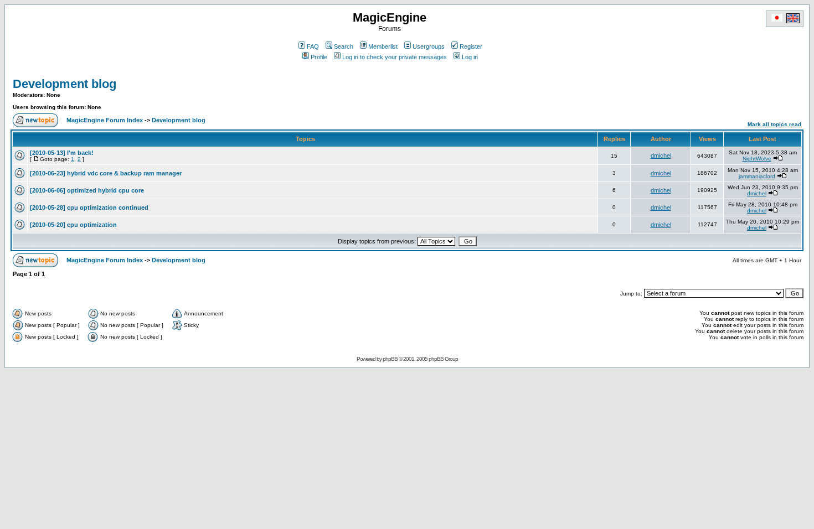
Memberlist (383, 46)
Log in (470, 57)
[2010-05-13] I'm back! (62, 152)
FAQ (313, 46)
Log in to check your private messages (394, 57)
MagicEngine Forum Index (104, 120)
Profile (319, 57)
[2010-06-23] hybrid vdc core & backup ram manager (106, 173)
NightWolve (757, 158)
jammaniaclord (757, 176)
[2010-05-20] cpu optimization (73, 224)
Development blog (64, 84)
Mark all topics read (774, 124)
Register (471, 46)
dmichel (661, 155)
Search (343, 46)
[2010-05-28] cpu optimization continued (89, 207)
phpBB (390, 359)
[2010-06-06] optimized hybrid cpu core (87, 190)
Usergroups (429, 46)
